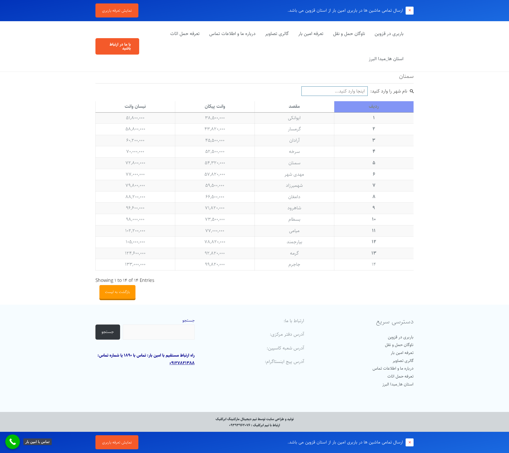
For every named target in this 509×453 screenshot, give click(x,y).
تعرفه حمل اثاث (185, 33)
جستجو (188, 320)
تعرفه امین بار (310, 33)
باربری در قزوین (389, 33)
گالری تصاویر (277, 33)
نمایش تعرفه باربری (117, 10)
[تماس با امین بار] (12, 441)
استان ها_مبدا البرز (386, 59)
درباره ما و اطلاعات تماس (232, 33)
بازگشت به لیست (117, 292)
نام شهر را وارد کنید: (388, 91)
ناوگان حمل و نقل (349, 33)
